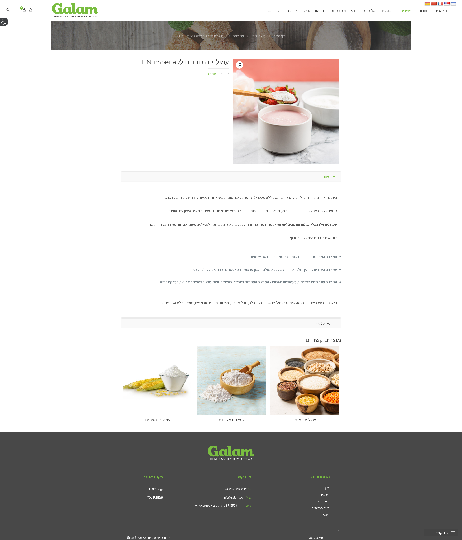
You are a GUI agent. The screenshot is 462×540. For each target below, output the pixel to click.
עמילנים (238, 36)
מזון (327, 488)
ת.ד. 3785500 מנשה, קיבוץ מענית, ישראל (218, 506)
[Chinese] (434, 5)
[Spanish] (427, 5)
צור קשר (442, 532)
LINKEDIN (153, 489)
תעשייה (325, 515)
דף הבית (279, 36)
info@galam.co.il (234, 497)
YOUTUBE (153, 497)
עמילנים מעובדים (231, 420)
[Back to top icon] (337, 530)
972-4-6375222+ (236, 489)
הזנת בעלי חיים (320, 508)
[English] (447, 5)
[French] (440, 5)
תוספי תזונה (322, 501)
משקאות (324, 495)
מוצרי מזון (258, 36)
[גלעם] (75, 10)
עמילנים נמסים (304, 420)
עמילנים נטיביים (157, 420)
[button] (239, 65)
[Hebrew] (453, 5)
